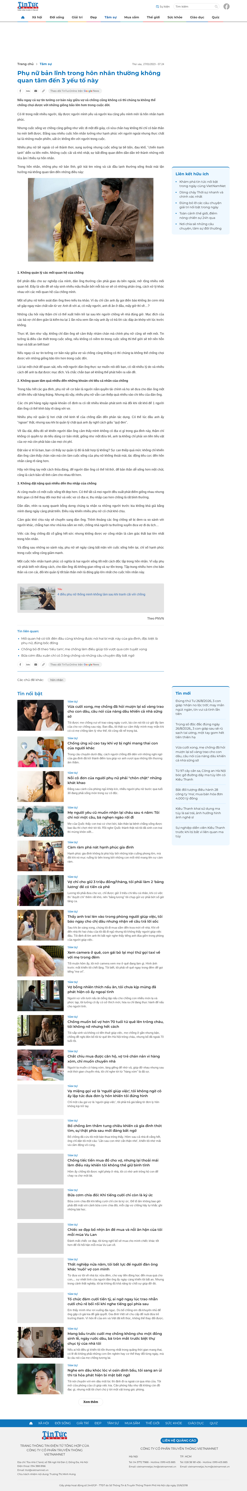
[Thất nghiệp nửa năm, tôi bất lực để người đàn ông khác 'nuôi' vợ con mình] (40, 1273)
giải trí (184, 207)
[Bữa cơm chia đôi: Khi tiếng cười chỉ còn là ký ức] (40, 1203)
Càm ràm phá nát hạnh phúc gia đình (101, 847)
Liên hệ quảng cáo (179, 1440)
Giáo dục (197, 17)
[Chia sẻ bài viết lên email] (36, 91)
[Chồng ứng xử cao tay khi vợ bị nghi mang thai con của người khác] (40, 752)
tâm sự (198, 228)
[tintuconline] (22, 17)
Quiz (215, 17)
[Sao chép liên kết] (43, 91)
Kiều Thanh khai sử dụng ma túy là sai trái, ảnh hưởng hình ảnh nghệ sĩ (198, 813)
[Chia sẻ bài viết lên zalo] (28, 91)
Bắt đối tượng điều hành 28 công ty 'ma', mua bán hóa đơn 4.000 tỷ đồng (199, 794)
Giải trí (77, 17)
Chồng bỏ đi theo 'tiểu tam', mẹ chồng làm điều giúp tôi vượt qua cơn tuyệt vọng (84, 649)
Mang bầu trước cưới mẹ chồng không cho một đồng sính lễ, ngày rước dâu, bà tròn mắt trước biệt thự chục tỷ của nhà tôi (115, 1338)
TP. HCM (185, 1456)
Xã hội (37, 17)
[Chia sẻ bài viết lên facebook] (20, 91)
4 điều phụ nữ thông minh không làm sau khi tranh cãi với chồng (101, 594)
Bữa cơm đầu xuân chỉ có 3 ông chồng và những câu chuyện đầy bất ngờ (77, 655)
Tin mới (183, 693)
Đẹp (93, 17)
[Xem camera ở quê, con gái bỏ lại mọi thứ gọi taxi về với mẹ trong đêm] (40, 961)
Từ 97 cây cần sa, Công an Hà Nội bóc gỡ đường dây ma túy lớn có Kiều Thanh (201, 775)
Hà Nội (133, 1456)
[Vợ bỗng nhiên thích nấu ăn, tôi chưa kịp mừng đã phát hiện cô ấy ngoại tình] (40, 995)
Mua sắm (131, 17)
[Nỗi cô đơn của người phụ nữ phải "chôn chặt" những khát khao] (40, 786)
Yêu (60, 589)
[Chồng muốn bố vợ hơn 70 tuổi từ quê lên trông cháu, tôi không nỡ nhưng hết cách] (40, 1030)
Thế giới (153, 17)
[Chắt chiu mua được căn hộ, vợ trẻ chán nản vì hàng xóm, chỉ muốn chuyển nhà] (40, 1065)
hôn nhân (56, 680)
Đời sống (57, 17)
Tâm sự (111, 17)
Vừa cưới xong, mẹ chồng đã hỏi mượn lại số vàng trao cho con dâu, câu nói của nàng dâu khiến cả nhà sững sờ (116, 711)
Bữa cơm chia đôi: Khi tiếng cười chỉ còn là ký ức (110, 1195)
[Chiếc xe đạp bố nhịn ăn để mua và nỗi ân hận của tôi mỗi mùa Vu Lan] (40, 1238)
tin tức (201, 182)
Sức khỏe (174, 17)
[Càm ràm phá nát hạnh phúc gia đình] (40, 856)
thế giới (202, 213)
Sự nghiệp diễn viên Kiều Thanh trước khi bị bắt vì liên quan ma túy (200, 832)
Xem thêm (90, 1402)
